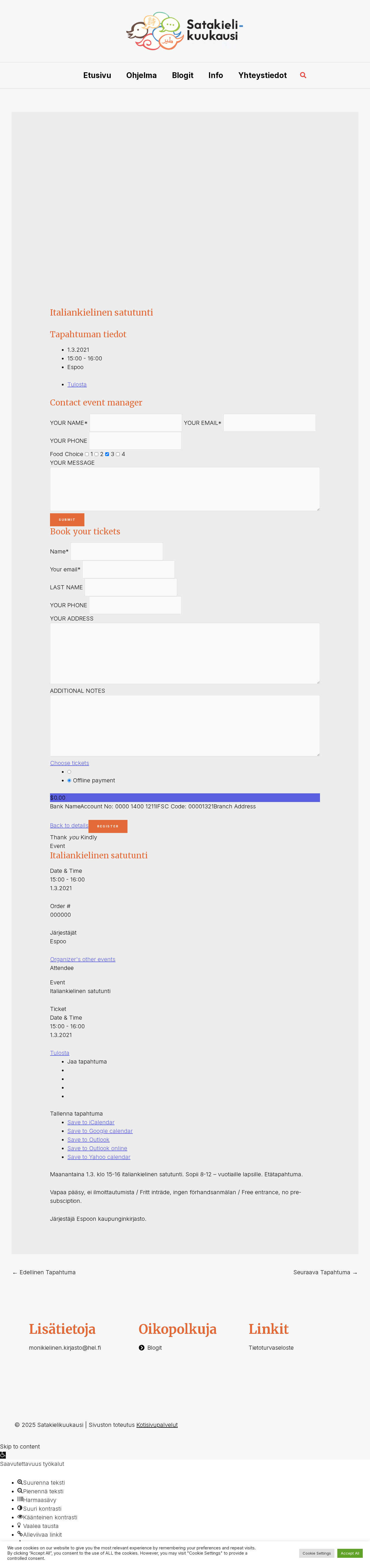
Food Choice (66, 454)
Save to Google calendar (100, 1130)
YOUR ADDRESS (72, 618)
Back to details (69, 825)
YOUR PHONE (68, 440)
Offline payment (93, 780)
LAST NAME (66, 587)
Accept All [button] (350, 1553)
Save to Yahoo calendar (98, 1156)
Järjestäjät (63, 932)
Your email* (65, 569)
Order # (60, 906)
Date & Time (66, 870)
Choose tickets (69, 763)
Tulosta (77, 384)
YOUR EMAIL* (203, 422)
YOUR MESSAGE (72, 462)
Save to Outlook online (97, 1148)
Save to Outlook (88, 1139)
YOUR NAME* (69, 422)
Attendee (62, 967)
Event (57, 845)
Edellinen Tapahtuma (44, 1272)
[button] (303, 75)
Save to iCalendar (90, 1122)
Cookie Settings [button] (317, 1553)
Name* (59, 551)
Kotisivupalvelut (157, 1424)
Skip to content (20, 1446)
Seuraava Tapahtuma (325, 1272)
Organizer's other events (82, 959)
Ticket (58, 1008)
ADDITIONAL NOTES (77, 690)
